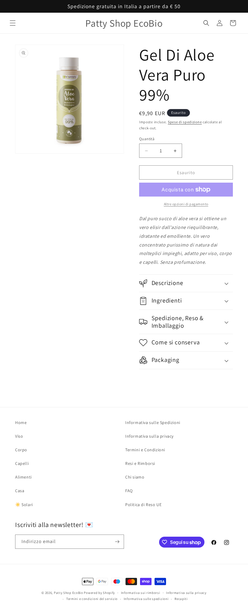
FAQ (129, 490)
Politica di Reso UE (143, 504)
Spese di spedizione (185, 122)
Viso (19, 436)
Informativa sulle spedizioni (146, 599)
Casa (19, 490)
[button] (12, 23)
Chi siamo (134, 477)
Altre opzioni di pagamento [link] (186, 204)
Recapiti (181, 599)
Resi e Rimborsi (140, 463)
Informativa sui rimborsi (140, 593)
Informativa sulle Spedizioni (152, 422)
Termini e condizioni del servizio (92, 599)
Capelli (22, 463)
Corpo (21, 449)
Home (21, 422)
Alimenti (23, 477)
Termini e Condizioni (145, 449)
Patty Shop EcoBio (68, 593)
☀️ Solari (24, 504)
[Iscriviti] (117, 542)
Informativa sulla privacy (149, 436)
